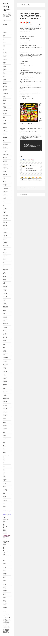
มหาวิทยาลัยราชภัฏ (5, 453)
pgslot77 (4, 524)
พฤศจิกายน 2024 (5, 590)
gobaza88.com (5, 157)
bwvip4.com (4, 97)
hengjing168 (4, 165)
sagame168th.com (5, 323)
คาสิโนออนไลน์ (5, 428)
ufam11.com (4, 385)
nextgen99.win (5, 242)
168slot (4, 35)
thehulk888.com (5, 370)
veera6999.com (5, 395)
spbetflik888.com (5, 351)
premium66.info (5, 289)
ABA (3, 49)
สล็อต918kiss (4, 470)
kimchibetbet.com (5, 187)
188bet (4, 36)
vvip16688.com (5, 405)
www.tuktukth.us (5, 412)
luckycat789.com (5, 208)
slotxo (3, 547)
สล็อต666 (4, 463)
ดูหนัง (3, 431)
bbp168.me (4, 79)
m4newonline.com (5, 214)
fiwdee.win (4, 134)
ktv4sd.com (4, 194)
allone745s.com (5, 59)
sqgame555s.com (5, 353)
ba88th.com (4, 66)
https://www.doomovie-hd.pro (7, 555)
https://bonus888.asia (5, 543)
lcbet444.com (4, 198)
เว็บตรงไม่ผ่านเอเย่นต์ (5, 497)
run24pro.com (5, 316)
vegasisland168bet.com (6, 398)
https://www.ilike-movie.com (6, 528)
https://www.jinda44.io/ (6, 541)
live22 (3, 201)
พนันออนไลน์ (4, 446)
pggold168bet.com (5, 269)
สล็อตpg (4, 473)
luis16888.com (5, 209)
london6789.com (5, 204)
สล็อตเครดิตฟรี (4, 479)
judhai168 (4, 542)
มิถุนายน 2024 (4, 597)
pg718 (3, 265)
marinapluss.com (5, 219)
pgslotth (4, 283)
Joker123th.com (5, 184)
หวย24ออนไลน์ (5, 489)
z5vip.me (4, 421)
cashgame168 (4, 103)
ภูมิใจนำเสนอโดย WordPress (23, 194)
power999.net (4, 287)
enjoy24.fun (4, 123)
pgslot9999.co (4, 279)
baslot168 (4, 76)
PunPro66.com (5, 293)
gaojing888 (4, 151)
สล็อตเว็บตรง (4, 480)
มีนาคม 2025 (4, 584)
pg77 (3, 266)
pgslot (3, 551)
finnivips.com (4, 133)
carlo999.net (4, 100)
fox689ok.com (5, 137)
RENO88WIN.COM (5, 306)
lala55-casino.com (5, 195)
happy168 (4, 614)
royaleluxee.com (5, 314)
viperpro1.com (5, 401)
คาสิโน (3, 426)
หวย (3, 487)
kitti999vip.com (5, 192)
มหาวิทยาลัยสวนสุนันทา (6, 455)
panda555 (4, 259)
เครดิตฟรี (4, 493)
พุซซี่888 (9, 626)
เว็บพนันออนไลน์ (5, 500)
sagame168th (7, 620)
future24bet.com (5, 147)
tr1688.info (4, 378)
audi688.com (4, 65)
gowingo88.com (5, 161)
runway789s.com (5, 317)
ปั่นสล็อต (4, 442)
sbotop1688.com (5, 326)
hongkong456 (4, 167)
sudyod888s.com (5, 361)
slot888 (3, 622)
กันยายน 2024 (4, 593)
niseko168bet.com (5, 245)
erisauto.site (4, 124)
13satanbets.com (5, 29)
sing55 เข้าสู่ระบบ (5, 621)
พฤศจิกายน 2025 (5, 573)
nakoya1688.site (5, 238)
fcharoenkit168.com (5, 131)
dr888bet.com (4, 117)
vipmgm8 (21, 133)
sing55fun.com (5, 337)
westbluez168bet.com (5, 409)
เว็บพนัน (4, 499)
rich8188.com (5, 309)
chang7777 (4, 107)
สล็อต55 (4, 460)
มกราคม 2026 (4, 570)
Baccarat (4, 70)
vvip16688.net (5, 408)
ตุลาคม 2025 (4, 574)
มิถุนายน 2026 (4, 563)
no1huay (4, 248)
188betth (4, 38)
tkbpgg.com (4, 374)
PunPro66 (4, 292)
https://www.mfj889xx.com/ (6, 168)
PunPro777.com (5, 296)
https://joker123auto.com (6, 519)
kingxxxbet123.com (5, 191)
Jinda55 (4, 177)
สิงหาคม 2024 (4, 594)
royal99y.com (4, 313)
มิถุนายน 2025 (4, 580)
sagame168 (4, 321)
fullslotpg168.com (5, 143)
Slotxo (3, 348)
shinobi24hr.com (5, 334)
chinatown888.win (5, 109)
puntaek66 (4, 297)
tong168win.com (5, 375)
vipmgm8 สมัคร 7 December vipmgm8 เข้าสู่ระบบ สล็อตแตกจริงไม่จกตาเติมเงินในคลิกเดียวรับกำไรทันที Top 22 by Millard (30, 16)
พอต (3, 448)
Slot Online (4, 344)
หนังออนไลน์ (4, 486)
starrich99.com (5, 360)
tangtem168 (4, 367)
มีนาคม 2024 (4, 601)
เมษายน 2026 (4, 566)
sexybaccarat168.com (6, 331)
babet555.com (5, 69)
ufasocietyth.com (5, 391)
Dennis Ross (29, 168)
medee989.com (5, 225)
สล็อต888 (4, 466)
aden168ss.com (5, 55)
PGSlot (7, 618)
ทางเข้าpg (4, 438)
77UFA (4, 39)
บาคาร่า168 (4, 626)
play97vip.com (5, 286)
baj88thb (4, 72)
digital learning (5, 113)
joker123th (4, 182)
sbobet (3, 324)
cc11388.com (4, 106)
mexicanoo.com (5, 229)
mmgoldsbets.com (5, 232)
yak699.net (4, 418)
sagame (4, 320)
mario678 (4, 221)
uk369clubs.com (5, 392)
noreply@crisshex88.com (32, 170)
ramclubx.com (5, 304)
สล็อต (3, 456)
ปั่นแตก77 (4, 445)
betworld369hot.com (5, 90)
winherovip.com (5, 411)
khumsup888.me (5, 185)
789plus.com (4, 42)
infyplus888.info (5, 175)
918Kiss (4, 46)
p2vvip (4, 256)
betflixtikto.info (5, 86)
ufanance (4, 388)
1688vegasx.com (5, 32)
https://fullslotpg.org (5, 526)
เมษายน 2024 (4, 600)
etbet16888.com (5, 127)
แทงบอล (4, 504)
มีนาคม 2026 (4, 567)
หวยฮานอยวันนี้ (5, 490)
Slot (3, 343)
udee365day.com (5, 381)
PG (3, 262)
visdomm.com (5, 404)
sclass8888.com (5, 327)
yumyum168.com (5, 419)
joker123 (4, 537)
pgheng (4, 272)
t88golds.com (4, 365)
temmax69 (4, 368)
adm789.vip (4, 56)
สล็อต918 (4, 469)
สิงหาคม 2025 (4, 577)
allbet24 (4, 552)
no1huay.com (4, 249)
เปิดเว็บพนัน (4, 496)
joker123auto (4, 181)
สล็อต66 (4, 462)
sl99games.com (5, 341)
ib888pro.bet (4, 171)
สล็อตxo (4, 630)
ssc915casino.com (5, 357)
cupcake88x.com (5, 110)
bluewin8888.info (5, 93)
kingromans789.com (5, 188)
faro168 (4, 130)
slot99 (3, 539)
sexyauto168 (4, 330)
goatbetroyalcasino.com (6, 154)
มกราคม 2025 (4, 587)
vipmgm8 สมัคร (32, 47)
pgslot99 (4, 525)
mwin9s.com (4, 236)
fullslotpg (4, 141)
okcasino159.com (5, 252)
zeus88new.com (5, 425)
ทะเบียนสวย (4, 435)
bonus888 (4, 96)
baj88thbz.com (5, 73)
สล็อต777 (4, 465)
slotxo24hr (4, 350)
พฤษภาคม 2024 (5, 598)
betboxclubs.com (5, 82)
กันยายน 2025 (4, 576)
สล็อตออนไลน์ (7, 630)
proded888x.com (5, 290)
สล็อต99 (4, 472)
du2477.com (4, 120)
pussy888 (4, 521)
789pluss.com (4, 43)
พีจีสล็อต (4, 449)
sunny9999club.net (5, 364)
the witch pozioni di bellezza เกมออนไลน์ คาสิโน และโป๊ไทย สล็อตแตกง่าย (6, 7)
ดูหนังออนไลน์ (4, 432)
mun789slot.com (5, 235)
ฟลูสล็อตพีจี (4, 452)
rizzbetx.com (4, 310)
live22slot (4, 202)
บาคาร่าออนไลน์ (5, 531)
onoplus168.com (5, 253)
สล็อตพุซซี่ (4, 476)
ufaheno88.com (5, 384)
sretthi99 (4, 354)
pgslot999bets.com (5, 280)
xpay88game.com (5, 415)
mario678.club (5, 222)
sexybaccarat (4, 522)
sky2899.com (4, 340)
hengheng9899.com (5, 164)
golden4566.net (5, 158)
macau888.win (5, 218)
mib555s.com (4, 231)
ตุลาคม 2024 (4, 591)
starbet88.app (4, 358)
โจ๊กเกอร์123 (4, 506)
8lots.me (4, 45)
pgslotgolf (4, 282)
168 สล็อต (4, 31)
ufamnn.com (4, 387)
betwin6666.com (5, 89)
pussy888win (4, 303)
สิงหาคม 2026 (4, 560)
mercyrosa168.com (5, 228)
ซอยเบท (4, 429)
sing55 (10, 620)
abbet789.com (5, 52)
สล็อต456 (4, 459)
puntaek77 (4, 299)
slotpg (3, 548)
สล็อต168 (5, 629)
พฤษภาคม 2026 (5, 564)
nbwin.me (4, 239)
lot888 (3, 205)
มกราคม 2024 (4, 604)
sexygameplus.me (5, 333)
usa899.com (4, 394)
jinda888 (4, 178)
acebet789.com (5, 53)
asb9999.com (4, 62)
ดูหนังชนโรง (4, 530)
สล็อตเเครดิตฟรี (5, 482)
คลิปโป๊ (4, 549)
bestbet (4, 80)
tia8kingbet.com (5, 371)
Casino (4, 104)
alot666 (4, 60)
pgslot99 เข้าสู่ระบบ (7, 619)
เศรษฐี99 (4, 503)
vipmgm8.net (4, 402)
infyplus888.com (5, 174)
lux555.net (4, 211)
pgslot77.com (4, 276)
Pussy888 (4, 300)
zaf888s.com (4, 422)
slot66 (3, 540)
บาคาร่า (4, 439)
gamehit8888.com (5, 150)
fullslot (4, 140)
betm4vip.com (5, 87)
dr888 (3, 116)
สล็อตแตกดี (4, 483)
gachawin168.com (5, 148)
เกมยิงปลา (4, 492)
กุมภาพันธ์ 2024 (5, 603)
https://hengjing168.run (6, 538)
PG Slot (4, 263)
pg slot (3, 523)
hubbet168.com (5, 170)
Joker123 (6, 616)
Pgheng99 (4, 273)
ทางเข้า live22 (4, 436)
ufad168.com (4, 382)
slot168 (4, 347)
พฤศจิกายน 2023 (5, 607)
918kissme (4, 48)
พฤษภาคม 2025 (5, 581)
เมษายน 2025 (4, 583)
